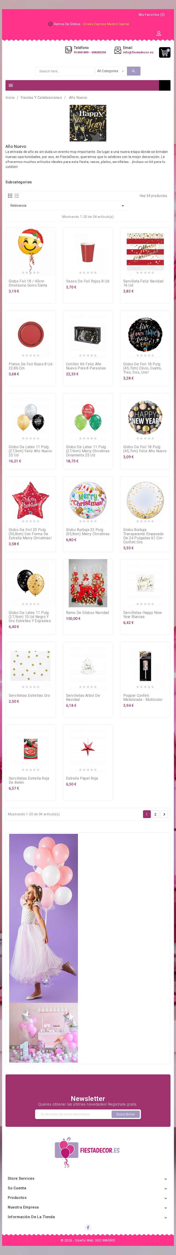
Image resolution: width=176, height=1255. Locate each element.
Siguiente (164, 814)
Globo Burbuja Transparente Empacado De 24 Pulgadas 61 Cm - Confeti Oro (144, 536)
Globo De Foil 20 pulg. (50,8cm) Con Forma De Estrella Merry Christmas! (30, 534)
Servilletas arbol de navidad (83, 697)
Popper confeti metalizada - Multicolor (142, 697)
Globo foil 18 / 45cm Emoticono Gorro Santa (28, 283)
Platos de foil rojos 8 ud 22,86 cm (30, 366)
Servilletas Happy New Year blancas (142, 614)
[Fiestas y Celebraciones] (43, 948)
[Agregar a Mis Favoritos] (31, 272)
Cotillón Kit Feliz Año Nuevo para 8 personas (86, 366)
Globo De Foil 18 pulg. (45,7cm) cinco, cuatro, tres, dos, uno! (142, 368)
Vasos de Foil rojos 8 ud (87, 281)
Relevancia (68, 206)
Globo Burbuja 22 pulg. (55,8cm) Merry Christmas (88, 532)
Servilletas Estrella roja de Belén (29, 780)
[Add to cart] (21, 272)
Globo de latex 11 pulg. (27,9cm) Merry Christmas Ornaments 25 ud (88, 451)
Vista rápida (40, 272)
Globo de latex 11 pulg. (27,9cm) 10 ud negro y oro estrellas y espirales (30, 616)
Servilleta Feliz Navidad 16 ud (143, 283)
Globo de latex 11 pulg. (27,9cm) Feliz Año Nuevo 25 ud (30, 451)
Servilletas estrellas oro (29, 695)
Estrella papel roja (82, 778)
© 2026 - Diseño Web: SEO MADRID (88, 1240)
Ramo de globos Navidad (87, 612)
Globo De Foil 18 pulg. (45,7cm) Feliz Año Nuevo (145, 449)
